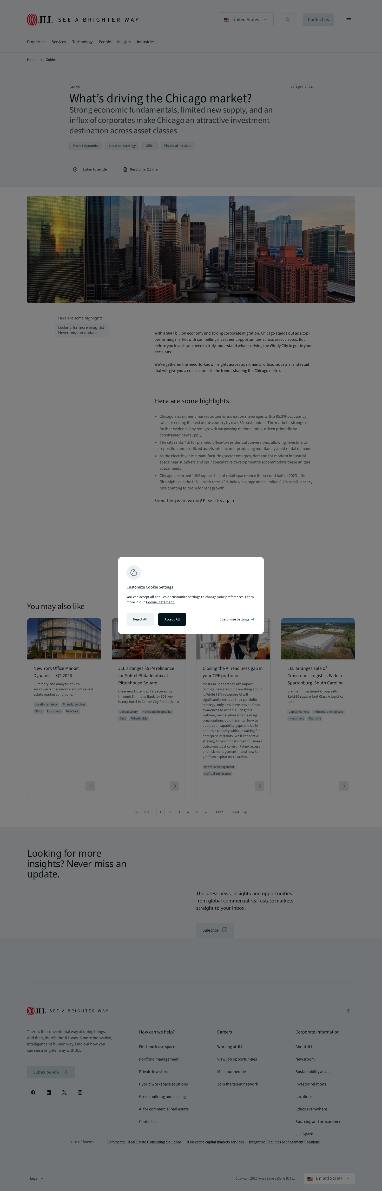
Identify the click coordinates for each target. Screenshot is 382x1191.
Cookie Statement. (160, 602)
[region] (191, 595)
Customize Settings (237, 619)
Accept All (172, 619)
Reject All (140, 619)
